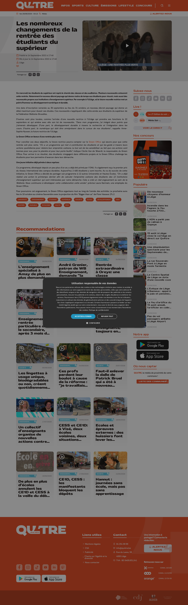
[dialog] (94, 302)
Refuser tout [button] (107, 316)
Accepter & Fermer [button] (83, 316)
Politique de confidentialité (99, 310)
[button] (94, 322)
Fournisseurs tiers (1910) (73, 297)
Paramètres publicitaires (66, 307)
